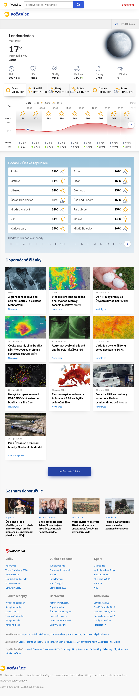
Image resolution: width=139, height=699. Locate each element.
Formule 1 (98, 583)
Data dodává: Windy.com (83, 675)
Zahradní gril (106, 642)
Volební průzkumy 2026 (16, 570)
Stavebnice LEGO (51, 649)
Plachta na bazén (34, 642)
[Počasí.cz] (16, 14)
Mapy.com (26, 634)
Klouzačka (71, 642)
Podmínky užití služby (37, 675)
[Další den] (131, 124)
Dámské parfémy (69, 649)
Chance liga (99, 566)
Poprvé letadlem (57, 607)
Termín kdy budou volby (16, 579)
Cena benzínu (74, 634)
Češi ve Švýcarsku (58, 616)
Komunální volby (13, 588)
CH (62, 244)
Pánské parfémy (13, 653)
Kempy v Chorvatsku (59, 603)
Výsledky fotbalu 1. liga (104, 570)
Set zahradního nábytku (88, 642)
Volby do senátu (13, 583)
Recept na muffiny (14, 607)
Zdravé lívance (12, 611)
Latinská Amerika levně (61, 620)
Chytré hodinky (121, 649)
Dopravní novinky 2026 (104, 611)
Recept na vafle (12, 620)
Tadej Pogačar (56, 579)
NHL (96, 588)
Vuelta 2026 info (57, 566)
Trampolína (49, 642)
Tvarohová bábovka (14, 616)
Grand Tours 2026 (58, 588)
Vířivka (117, 642)
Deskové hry (96, 649)
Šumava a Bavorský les (60, 611)
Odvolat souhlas (116, 675)
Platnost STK (100, 625)
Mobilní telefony (34, 649)
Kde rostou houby (59, 634)
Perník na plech (12, 625)
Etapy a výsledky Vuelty (61, 570)
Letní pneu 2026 (101, 603)
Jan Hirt (53, 574)
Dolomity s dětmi (58, 625)
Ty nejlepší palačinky (15, 603)
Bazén (22, 642)
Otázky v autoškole (103, 620)
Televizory (107, 649)
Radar (102, 675)
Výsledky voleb (12, 574)
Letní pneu (83, 649)
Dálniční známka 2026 (104, 607)
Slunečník (60, 642)
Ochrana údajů (60, 675)
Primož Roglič (56, 583)
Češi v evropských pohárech (96, 634)
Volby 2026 (10, 566)
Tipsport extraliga (102, 574)
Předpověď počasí (40, 634)
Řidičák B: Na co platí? (104, 616)
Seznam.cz (128, 4)
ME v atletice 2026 (102, 579)
